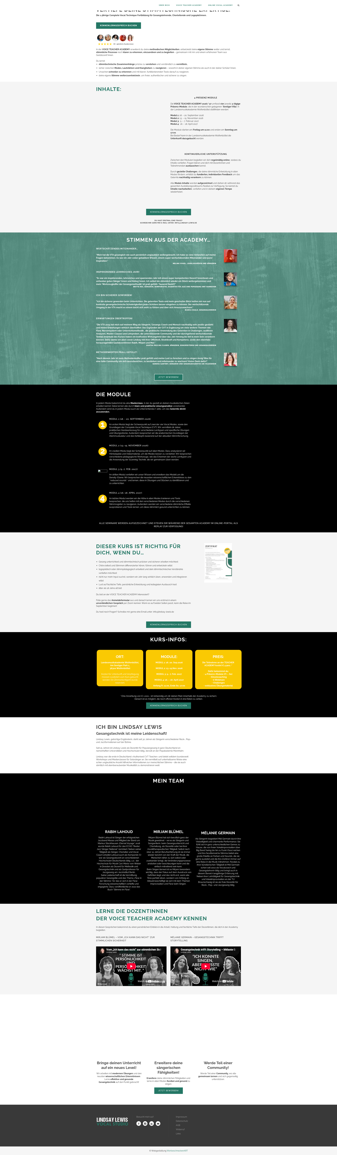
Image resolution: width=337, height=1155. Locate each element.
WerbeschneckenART (177, 1150)
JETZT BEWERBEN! (168, 1091)
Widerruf (180, 1129)
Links (178, 1133)
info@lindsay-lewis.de (186, 223)
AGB (178, 1125)
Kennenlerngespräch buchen (118, 25)
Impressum (181, 1117)
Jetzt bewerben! (168, 377)
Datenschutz (182, 1121)
